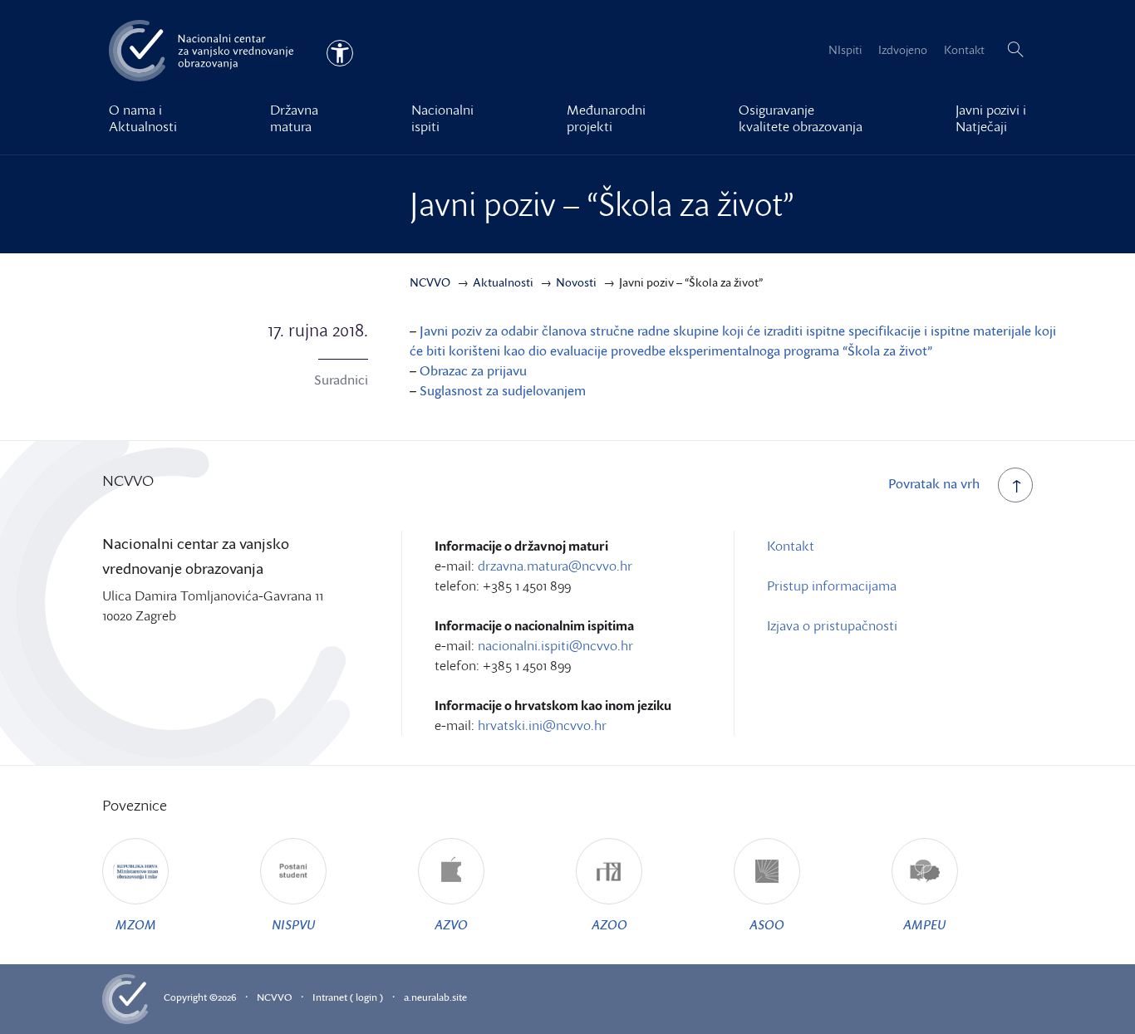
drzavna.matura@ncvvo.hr (555, 565)
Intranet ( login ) (347, 997)
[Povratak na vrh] (1015, 485)
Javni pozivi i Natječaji (991, 117)
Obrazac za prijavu (473, 370)
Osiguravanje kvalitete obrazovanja (800, 117)
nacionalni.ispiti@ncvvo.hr (555, 645)
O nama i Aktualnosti (143, 117)
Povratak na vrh (934, 483)
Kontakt (964, 49)
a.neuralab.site (435, 997)
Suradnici (341, 379)
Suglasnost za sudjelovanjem (503, 390)
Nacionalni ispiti (442, 117)
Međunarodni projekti (606, 117)
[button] (1015, 49)
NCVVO (274, 997)
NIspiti (845, 49)
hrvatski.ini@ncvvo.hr (542, 725)
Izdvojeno (902, 49)
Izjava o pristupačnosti (832, 625)
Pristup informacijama (832, 585)
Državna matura (294, 117)
